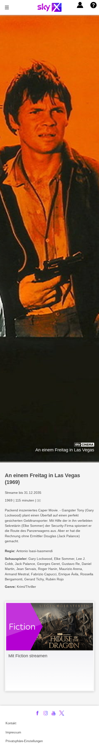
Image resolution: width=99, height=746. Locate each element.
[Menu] (7, 7)
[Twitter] (61, 713)
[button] (80, 5)
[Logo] (49, 7)
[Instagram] (45, 713)
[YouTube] (53, 713)
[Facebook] (37, 713)
